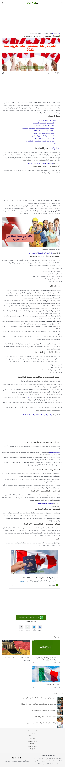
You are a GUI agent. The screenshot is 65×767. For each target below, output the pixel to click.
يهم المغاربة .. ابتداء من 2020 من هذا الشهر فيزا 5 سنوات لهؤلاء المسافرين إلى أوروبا (47, 659)
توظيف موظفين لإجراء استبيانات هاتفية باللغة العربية (41, 723)
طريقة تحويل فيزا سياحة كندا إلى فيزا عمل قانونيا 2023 (38, 415)
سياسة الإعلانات (33, 744)
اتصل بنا (32, 749)
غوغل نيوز (32, 738)
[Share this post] (3, 72)
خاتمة (54, 143)
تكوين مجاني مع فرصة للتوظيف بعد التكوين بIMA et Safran (39, 704)
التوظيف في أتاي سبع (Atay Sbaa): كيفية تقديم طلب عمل (40, 698)
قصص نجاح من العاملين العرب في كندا (44, 138)
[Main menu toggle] (61, 3)
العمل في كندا (55, 148)
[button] (2, 3)
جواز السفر (27, 397)
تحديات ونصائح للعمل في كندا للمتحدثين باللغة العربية (40, 141)
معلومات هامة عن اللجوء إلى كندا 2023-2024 (40, 253)
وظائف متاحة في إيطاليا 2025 (52, 685)
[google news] (18, 758)
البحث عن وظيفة (32, 731)
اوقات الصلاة (32, 736)
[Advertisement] (32, 19)
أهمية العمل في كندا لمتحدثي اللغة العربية (43, 123)
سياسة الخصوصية (32, 741)
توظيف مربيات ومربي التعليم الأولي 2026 (45, 716)
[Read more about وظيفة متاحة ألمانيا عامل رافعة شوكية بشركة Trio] (16, 647)
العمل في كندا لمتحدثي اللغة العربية (47, 120)
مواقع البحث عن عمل (54, 452)
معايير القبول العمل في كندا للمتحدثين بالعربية (42, 125)
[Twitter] (15, 758)
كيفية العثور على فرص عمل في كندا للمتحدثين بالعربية (40, 131)
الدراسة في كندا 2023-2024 (45, 503)
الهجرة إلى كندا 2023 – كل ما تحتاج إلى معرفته (40, 163)
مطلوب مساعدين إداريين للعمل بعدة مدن (44, 710)
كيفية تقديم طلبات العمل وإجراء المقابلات (43, 133)
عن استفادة (32, 733)
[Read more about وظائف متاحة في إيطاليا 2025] (46, 674)
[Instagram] (13, 758)
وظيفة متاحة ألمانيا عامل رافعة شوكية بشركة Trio (17, 658)
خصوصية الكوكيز (32, 746)
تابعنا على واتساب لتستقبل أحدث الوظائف (29, 617)
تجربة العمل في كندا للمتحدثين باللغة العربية (43, 136)
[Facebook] (20, 758)
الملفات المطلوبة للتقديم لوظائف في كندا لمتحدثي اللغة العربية (38, 128)
